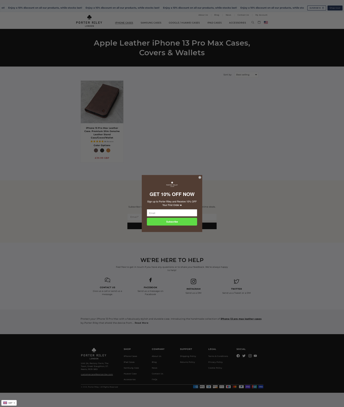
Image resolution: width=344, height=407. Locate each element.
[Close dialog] (199, 177)
